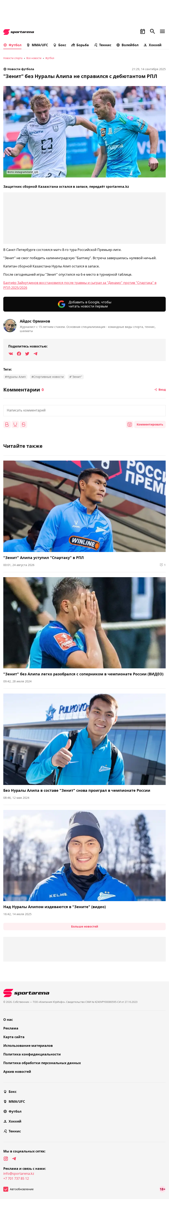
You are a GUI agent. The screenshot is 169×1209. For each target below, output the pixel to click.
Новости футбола (20, 69)
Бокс (62, 45)
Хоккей (155, 45)
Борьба (82, 45)
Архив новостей (17, 1071)
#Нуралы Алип (15, 377)
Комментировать (150, 424)
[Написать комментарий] (84, 410)
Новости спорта (12, 58)
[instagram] (5, 1158)
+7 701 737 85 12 (16, 1178)
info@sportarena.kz (18, 1173)
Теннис (105, 45)
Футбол (15, 45)
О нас (8, 1019)
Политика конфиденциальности (32, 1054)
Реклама (10, 1028)
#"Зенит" (75, 377)
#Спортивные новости (48, 377)
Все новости (33, 58)
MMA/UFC (40, 45)
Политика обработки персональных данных (42, 1063)
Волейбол (130, 45)
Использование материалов (28, 1045)
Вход (162, 389)
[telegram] (14, 1158)
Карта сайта (14, 1037)
